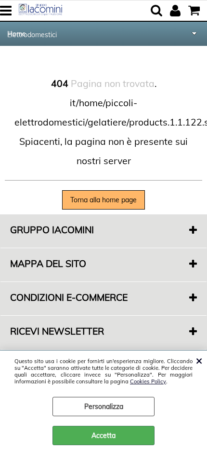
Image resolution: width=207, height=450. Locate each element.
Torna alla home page (103, 200)
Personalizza (103, 406)
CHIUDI (199, 360)
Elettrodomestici (32, 34)
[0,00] (195, 10)
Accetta (103, 435)
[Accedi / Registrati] (176, 10)
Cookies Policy (148, 381)
